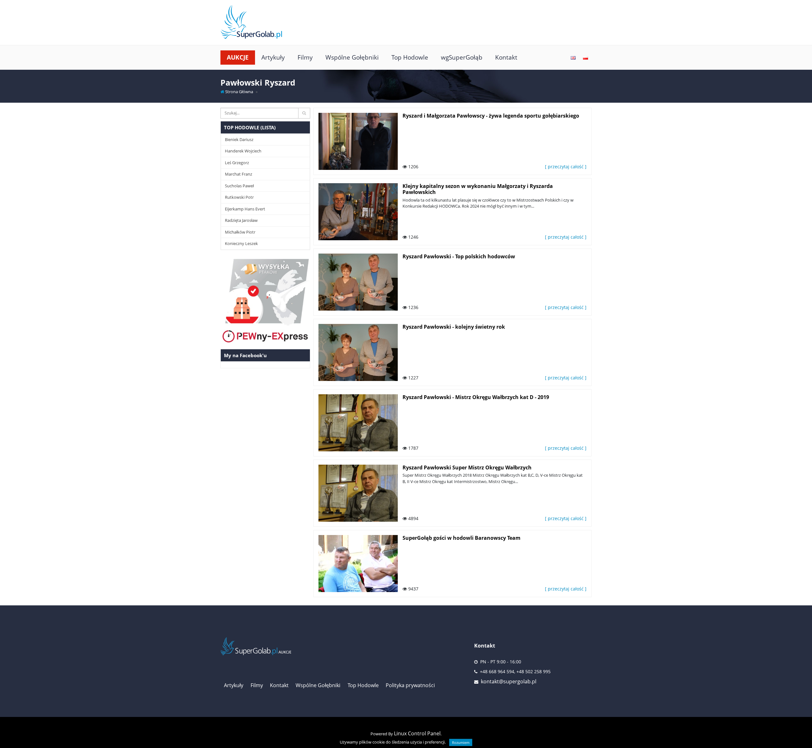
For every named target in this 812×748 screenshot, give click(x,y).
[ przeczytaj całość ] (565, 167)
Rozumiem (460, 742)
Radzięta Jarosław (241, 220)
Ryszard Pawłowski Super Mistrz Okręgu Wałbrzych (467, 467)
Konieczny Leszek (241, 243)
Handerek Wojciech (243, 151)
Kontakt (506, 57)
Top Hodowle (409, 57)
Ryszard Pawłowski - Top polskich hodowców (459, 256)
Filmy (305, 57)
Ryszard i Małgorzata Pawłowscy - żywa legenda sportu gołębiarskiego (491, 115)
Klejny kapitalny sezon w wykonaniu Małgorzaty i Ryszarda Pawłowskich (478, 189)
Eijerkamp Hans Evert (245, 209)
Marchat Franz (238, 174)
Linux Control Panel (417, 733)
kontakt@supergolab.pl (508, 681)
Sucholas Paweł (239, 186)
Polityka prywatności (410, 685)
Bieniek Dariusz (239, 139)
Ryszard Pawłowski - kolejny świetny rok (454, 326)
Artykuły (273, 57)
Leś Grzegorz (237, 162)
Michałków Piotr (240, 232)
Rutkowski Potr (239, 197)
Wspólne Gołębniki (352, 57)
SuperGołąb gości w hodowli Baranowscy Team (462, 537)
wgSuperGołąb (461, 57)
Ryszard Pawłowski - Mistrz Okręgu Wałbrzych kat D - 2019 (476, 397)
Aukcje (238, 57)
